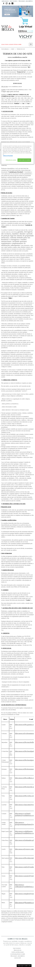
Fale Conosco (13, 1)
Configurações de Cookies (17, 954)
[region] (17, 153)
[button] (31, 44)
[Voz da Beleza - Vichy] (25, 38)
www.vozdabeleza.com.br (17, 57)
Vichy (12, 49)
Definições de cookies (11, 159)
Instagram (6, 3)
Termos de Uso (17, 950)
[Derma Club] (25, 32)
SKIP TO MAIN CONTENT (7, 0)
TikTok (12, 3)
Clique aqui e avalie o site (24, 965)
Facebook (4, 3)
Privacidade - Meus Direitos (25, 1)
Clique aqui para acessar (10, 91)
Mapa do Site (17, 958)
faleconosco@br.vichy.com (25, 796)
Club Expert (17, 11)
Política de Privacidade (18, 952)
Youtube (9, 3)
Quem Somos (5, 1)
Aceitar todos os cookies (24, 160)
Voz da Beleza (5, 49)
